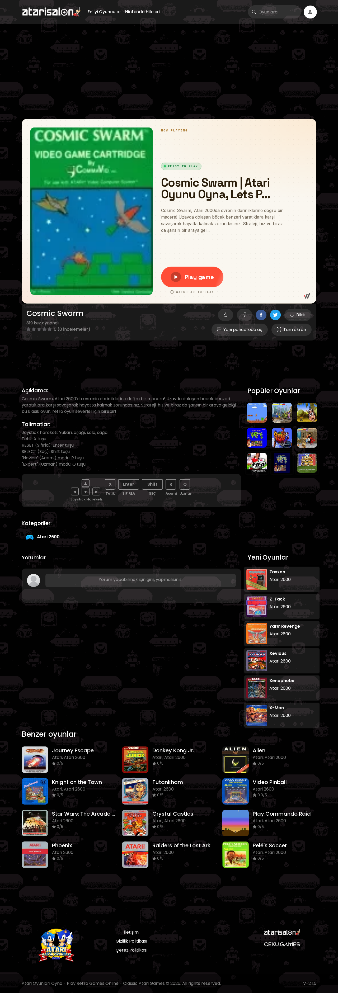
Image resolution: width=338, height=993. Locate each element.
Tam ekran (294, 330)
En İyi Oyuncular (104, 12)
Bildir (301, 315)
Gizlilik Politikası (131, 941)
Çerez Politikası (131, 950)
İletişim (131, 932)
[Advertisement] (169, 71)
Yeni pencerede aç (242, 330)
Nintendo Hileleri (142, 12)
